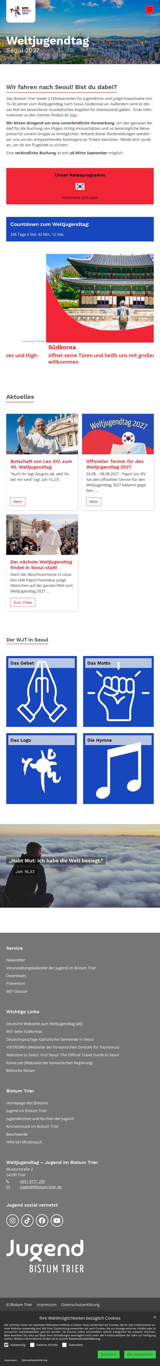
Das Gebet (22, 663)
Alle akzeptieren (140, 1354)
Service (14, 948)
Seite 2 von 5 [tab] (73, 364)
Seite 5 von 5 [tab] (95, 364)
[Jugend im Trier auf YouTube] (57, 1220)
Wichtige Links (22, 1011)
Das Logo (20, 740)
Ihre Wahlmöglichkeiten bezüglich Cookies (80, 1318)
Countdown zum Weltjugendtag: (49, 224)
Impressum (10, 1360)
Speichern (108, 1354)
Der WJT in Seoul (27, 640)
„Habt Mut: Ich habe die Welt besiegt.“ (56, 861)
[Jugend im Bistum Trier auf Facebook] (42, 1220)
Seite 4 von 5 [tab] (87, 364)
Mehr (17, 501)
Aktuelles (20, 396)
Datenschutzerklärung (84, 1339)
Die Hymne (99, 740)
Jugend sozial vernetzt (32, 1205)
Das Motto (98, 663)
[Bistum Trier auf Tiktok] (27, 1220)
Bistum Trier (20, 1090)
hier (73, 114)
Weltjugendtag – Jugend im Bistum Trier (52, 1162)
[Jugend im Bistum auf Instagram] (12, 1220)
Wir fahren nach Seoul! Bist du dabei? (61, 86)
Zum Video (22, 602)
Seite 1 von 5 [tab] (65, 364)
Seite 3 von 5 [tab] (80, 364)
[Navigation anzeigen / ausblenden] (149, 9)
